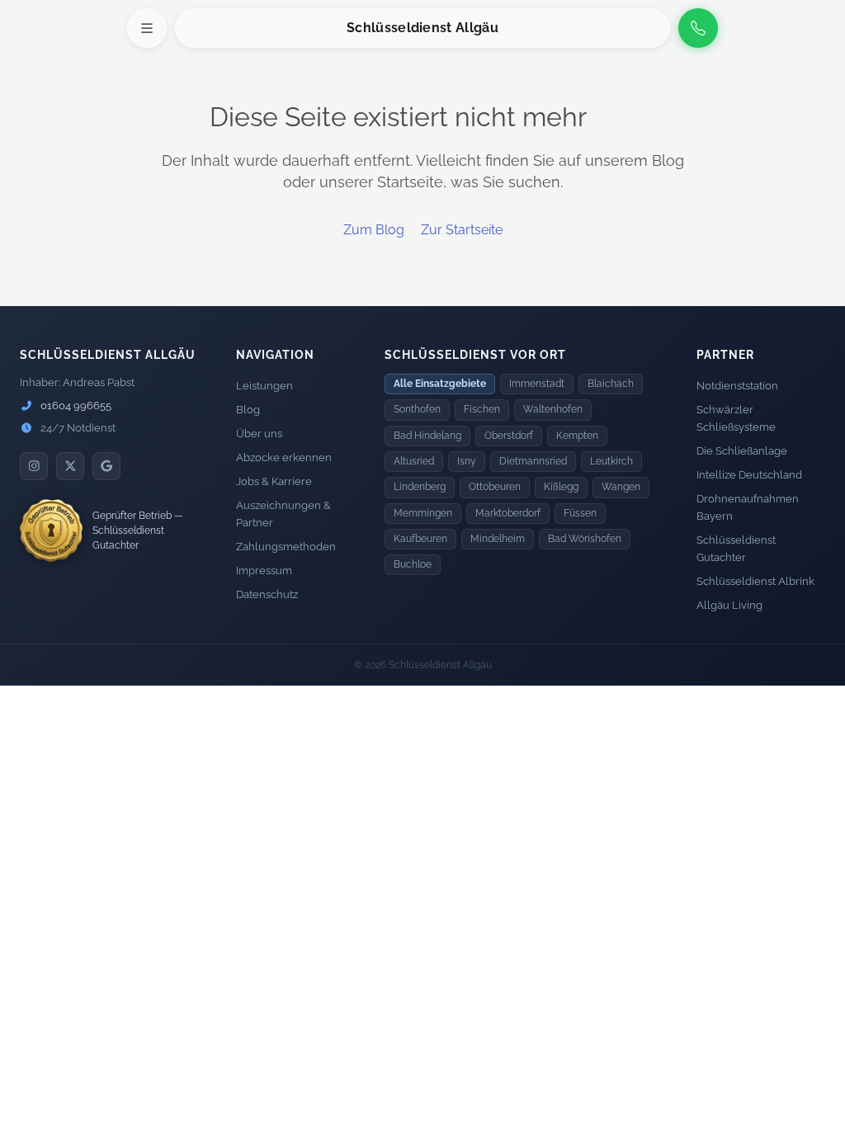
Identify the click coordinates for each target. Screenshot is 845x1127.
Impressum (264, 570)
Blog (248, 409)
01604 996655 (74, 405)
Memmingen (423, 513)
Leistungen (264, 386)
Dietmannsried (533, 461)
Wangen (621, 487)
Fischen (482, 409)
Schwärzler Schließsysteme (736, 418)
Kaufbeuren (420, 539)
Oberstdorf (508, 435)
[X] (70, 466)
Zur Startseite (462, 230)
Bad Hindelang (427, 435)
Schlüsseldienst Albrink (755, 581)
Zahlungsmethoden (286, 546)
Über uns (259, 433)
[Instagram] (34, 466)
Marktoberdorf (508, 513)
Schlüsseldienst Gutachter (736, 549)
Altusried (414, 461)
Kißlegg (561, 487)
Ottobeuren (495, 487)
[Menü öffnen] (147, 28)
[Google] (106, 466)
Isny (466, 461)
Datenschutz (267, 594)
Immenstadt (536, 383)
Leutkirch (611, 461)
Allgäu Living (729, 605)
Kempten (577, 435)
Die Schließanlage (741, 451)
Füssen (580, 513)
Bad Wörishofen (584, 539)
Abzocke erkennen (284, 457)
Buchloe (413, 564)
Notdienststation (737, 386)
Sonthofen (417, 409)
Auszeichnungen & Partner (283, 514)
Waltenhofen (553, 409)
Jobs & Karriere (274, 481)
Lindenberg (420, 487)
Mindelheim (497, 539)
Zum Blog (373, 230)
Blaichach (611, 383)
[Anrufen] (698, 28)
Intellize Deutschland (749, 475)
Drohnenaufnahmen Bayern (747, 507)
